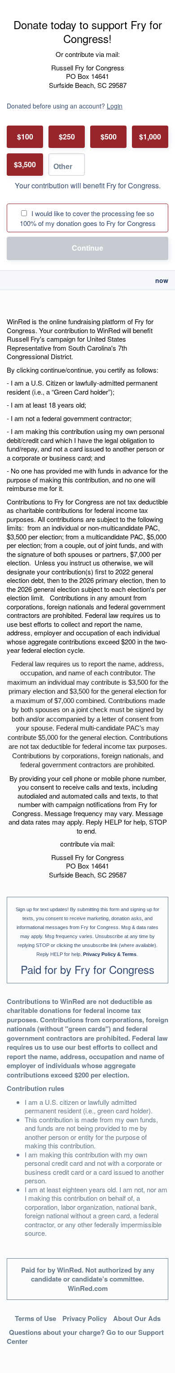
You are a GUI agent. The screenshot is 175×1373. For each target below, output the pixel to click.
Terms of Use (35, 1318)
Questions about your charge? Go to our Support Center (85, 1337)
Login (114, 106)
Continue (87, 248)
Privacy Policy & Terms (109, 954)
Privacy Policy (84, 1318)
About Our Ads (137, 1318)
